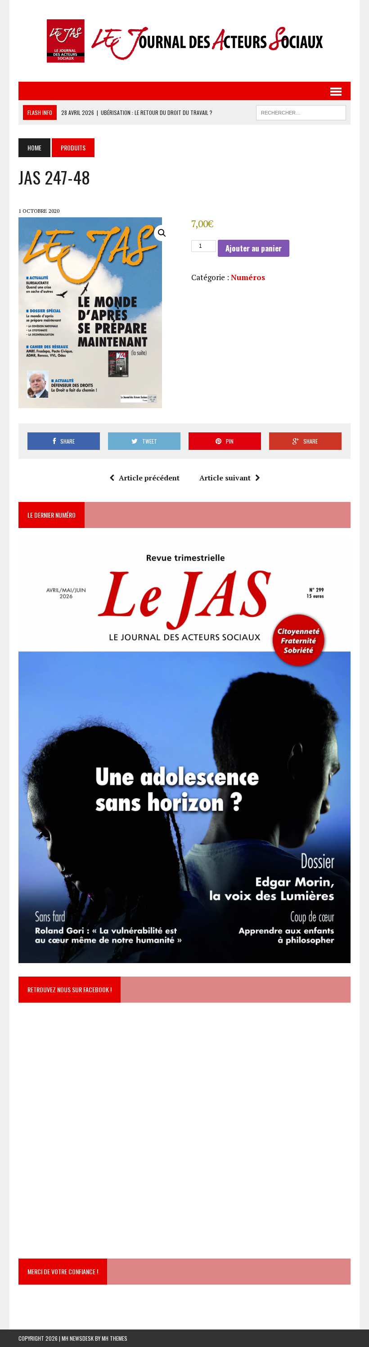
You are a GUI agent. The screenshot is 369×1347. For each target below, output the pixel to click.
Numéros (248, 277)
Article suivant (225, 478)
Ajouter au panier (253, 248)
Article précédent (149, 478)
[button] (162, 233)
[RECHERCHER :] (301, 111)
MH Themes (114, 1338)
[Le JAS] (184, 41)
